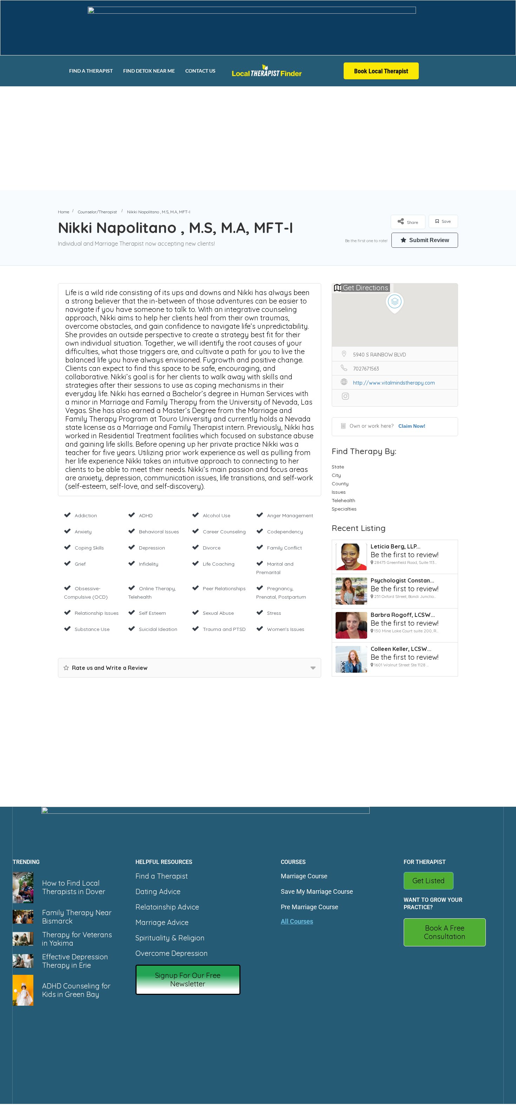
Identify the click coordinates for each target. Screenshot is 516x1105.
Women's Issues (285, 629)
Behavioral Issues (159, 531)
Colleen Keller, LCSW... (401, 648)
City (336, 475)
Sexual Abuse (218, 613)
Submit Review (428, 240)
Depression (152, 548)
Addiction (86, 515)
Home (63, 211)
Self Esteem (152, 613)
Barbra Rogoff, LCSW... (403, 614)
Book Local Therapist (381, 71)
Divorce (211, 548)
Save (446, 221)
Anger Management (290, 515)
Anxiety (83, 531)
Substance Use (92, 629)
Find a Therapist (91, 71)
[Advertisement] (258, 138)
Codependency (285, 531)
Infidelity (148, 564)
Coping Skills (89, 548)
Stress (274, 613)
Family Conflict (284, 548)
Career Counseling (224, 531)
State (338, 467)
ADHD (146, 515)
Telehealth (343, 500)
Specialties (344, 509)
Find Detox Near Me (149, 71)
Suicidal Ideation (158, 629)
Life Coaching (218, 564)
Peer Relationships (224, 588)
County (340, 483)
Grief (80, 564)
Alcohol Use (216, 515)
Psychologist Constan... (402, 580)
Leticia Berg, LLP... (396, 546)
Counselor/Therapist (97, 211)
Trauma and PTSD (224, 629)
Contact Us (200, 71)
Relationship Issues (97, 613)
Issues (339, 492)
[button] (188, 980)
